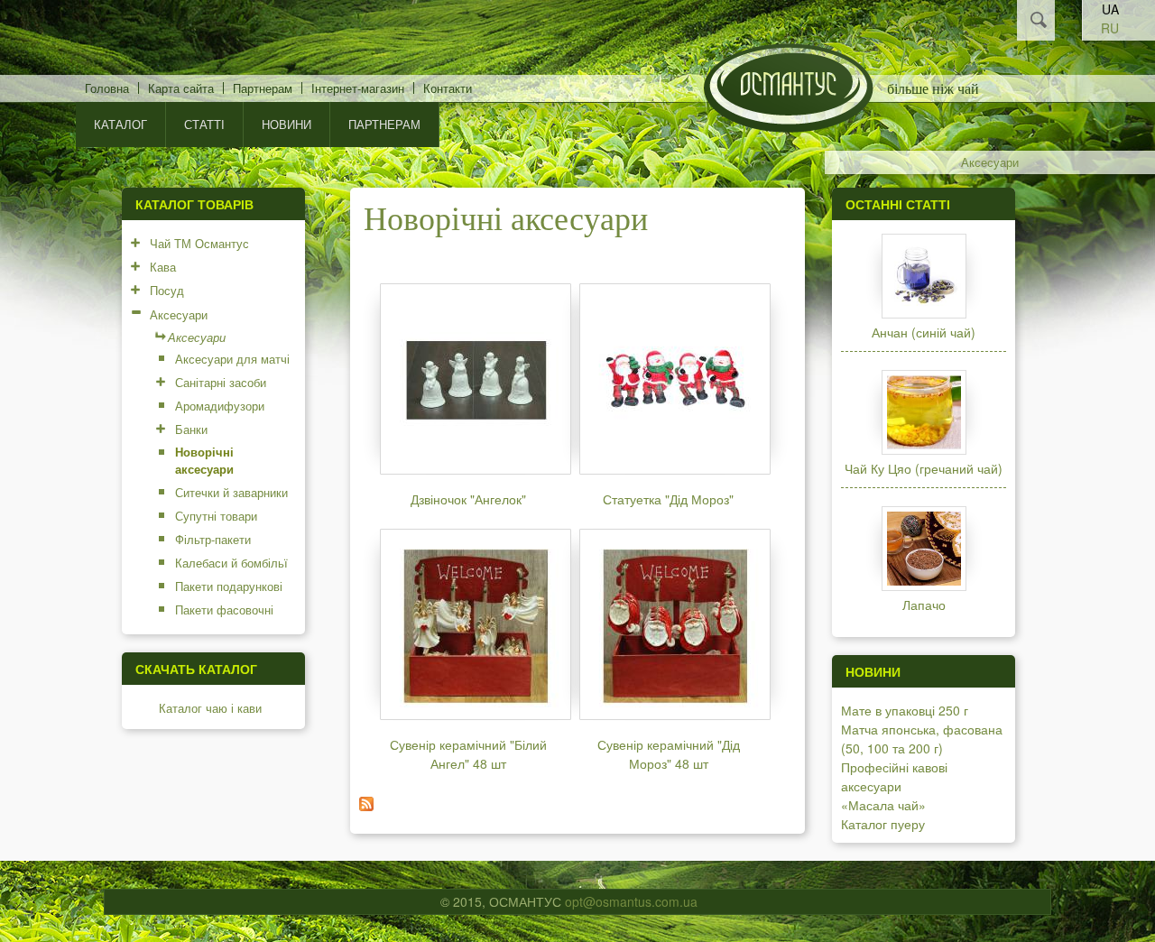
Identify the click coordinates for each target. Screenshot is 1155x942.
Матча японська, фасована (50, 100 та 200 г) (922, 738)
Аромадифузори (219, 405)
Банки (191, 429)
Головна (107, 88)
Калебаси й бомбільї (231, 562)
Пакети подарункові (228, 586)
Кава (163, 266)
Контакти (447, 88)
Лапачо (924, 605)
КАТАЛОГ (120, 124)
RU (1110, 28)
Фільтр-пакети (213, 539)
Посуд (167, 290)
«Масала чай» (883, 805)
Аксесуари (990, 162)
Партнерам (262, 88)
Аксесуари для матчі (232, 358)
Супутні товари (216, 515)
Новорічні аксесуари (204, 460)
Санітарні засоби (220, 382)
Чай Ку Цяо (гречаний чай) (924, 468)
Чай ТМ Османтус (199, 243)
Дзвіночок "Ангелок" (468, 499)
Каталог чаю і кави (210, 707)
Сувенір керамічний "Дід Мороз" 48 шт (668, 753)
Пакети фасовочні (224, 609)
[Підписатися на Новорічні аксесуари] (366, 806)
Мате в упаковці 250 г (904, 710)
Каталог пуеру (883, 824)
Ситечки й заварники (231, 492)
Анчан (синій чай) (923, 332)
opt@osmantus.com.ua (631, 901)
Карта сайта (181, 88)
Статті (204, 124)
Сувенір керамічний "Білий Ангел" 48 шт (468, 753)
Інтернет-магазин (357, 88)
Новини (286, 124)
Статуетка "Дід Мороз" (668, 499)
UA (1110, 9)
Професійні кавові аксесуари (894, 776)
